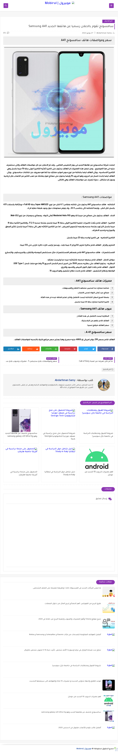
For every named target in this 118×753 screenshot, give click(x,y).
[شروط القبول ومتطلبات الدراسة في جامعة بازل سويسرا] (97, 420)
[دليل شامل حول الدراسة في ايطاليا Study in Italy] (59, 459)
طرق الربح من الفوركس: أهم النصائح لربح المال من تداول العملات (73, 604)
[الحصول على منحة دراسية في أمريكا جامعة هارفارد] (21, 459)
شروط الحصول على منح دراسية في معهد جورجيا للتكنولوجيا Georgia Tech (59, 436)
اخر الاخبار (108, 21)
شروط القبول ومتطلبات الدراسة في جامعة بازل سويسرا (76, 666)
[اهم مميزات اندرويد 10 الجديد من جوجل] (97, 459)
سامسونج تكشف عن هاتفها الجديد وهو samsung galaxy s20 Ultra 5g (71, 712)
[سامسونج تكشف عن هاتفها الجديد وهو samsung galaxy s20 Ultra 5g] (21, 420)
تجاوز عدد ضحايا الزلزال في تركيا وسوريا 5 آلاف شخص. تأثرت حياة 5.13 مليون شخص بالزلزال (62, 650)
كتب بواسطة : (74, 380)
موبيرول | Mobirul (84, 749)
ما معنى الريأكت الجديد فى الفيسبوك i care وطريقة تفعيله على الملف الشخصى (67, 588)
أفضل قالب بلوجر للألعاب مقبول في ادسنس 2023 (80, 728)
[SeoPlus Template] (116, 749)
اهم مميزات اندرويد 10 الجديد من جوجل (84, 697)
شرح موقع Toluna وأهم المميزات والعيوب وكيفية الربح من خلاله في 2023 (70, 619)
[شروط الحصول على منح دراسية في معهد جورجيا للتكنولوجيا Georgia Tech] (59, 420)
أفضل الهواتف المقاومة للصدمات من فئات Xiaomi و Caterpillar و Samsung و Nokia (65, 635)
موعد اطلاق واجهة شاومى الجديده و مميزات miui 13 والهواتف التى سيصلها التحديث (65, 681)
